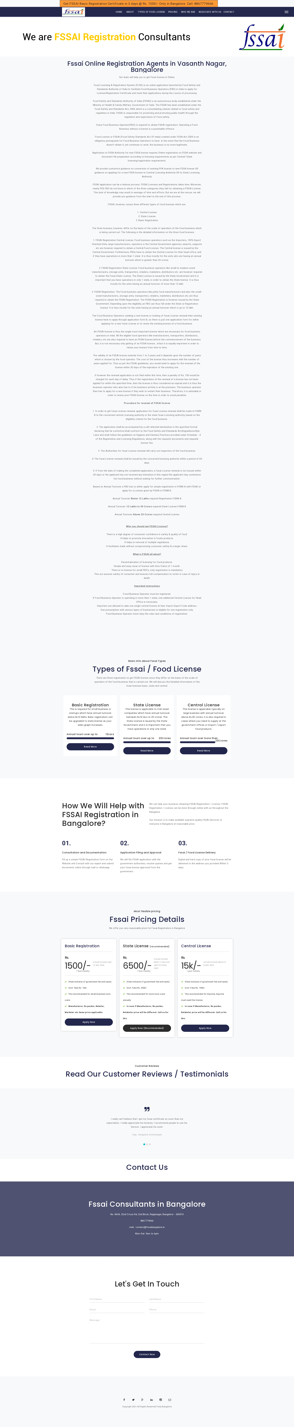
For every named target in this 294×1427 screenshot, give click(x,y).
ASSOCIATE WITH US (210, 12)
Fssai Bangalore (164, 1406)
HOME (114, 12)
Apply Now (89, 1022)
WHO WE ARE (188, 12)
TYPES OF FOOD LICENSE (151, 12)
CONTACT (229, 12)
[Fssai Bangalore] (73, 12)
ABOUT (130, 12)
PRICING (172, 12)
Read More (90, 746)
